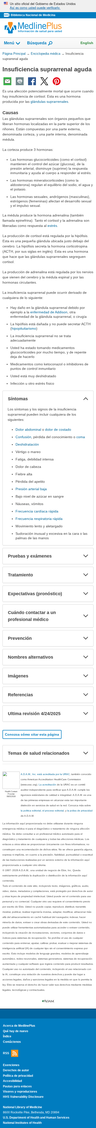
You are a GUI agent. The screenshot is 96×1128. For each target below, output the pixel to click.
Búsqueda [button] (37, 43)
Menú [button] (9, 43)
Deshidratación (27, 444)
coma (80, 437)
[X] (44, 81)
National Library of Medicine (22, 1107)
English (86, 43)
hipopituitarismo (24, 328)
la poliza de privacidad (80, 810)
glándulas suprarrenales (49, 102)
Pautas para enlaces (17, 1086)
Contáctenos (12, 1042)
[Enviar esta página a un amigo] (7, 81)
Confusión (23, 437)
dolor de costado (58, 429)
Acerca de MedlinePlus (19, 1025)
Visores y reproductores (20, 1091)
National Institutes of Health (22, 1123)
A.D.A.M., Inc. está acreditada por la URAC (45, 774)
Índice (7, 1036)
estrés (52, 226)
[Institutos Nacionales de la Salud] (7, 15)
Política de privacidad (18, 1075)
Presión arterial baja (31, 489)
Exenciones (11, 1065)
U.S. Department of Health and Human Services (36, 1117)
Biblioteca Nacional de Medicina (33, 15)
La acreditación (47, 784)
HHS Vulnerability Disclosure (23, 1097)
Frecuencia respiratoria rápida (39, 519)
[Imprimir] (20, 81)
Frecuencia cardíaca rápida (37, 511)
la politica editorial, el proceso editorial (42, 810)
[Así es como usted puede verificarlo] (48, 6)
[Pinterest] (57, 81)
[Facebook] (32, 81)
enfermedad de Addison (48, 312)
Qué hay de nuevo (15, 1031)
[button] (85, 399)
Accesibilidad (12, 1081)
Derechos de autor (16, 1070)
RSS (6, 1053)
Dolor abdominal (28, 429)
